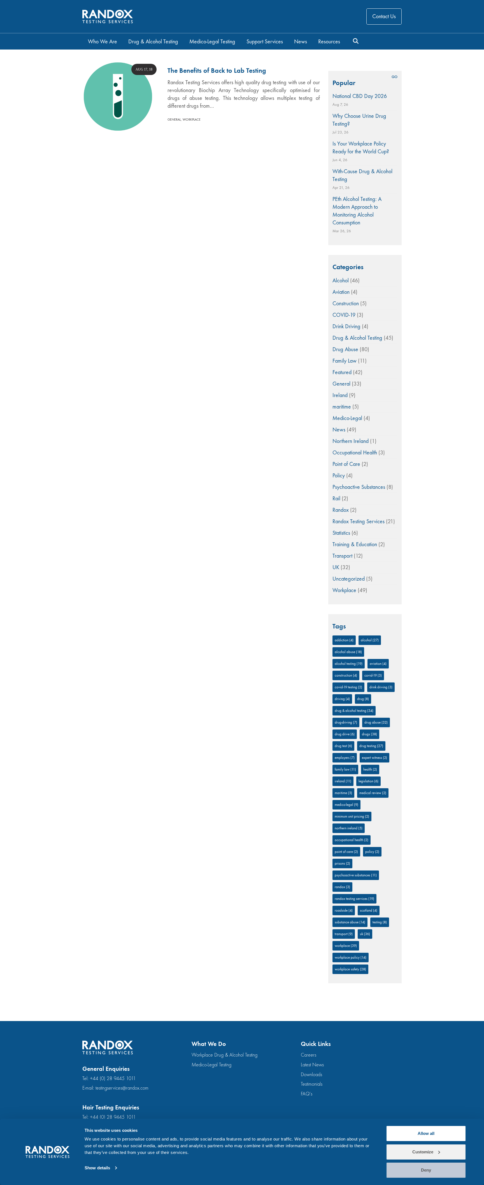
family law (345, 769)
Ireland (340, 395)
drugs (369, 734)
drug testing (371, 746)
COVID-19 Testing (348, 687)
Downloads (311, 1075)
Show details (97, 1167)
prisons (342, 863)
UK (335, 567)
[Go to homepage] (107, 17)
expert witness (374, 757)
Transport (342, 556)
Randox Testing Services (358, 521)
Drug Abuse (345, 349)
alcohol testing (348, 663)
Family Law (344, 361)
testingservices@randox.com (122, 1088)
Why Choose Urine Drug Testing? (359, 120)
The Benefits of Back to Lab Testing (216, 70)
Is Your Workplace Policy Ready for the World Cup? (360, 147)
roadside (344, 910)
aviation (378, 663)
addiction (344, 640)
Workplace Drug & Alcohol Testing (224, 1055)
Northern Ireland (350, 441)
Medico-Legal (347, 418)
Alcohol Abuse (348, 652)
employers (345, 757)
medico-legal (346, 804)
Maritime (343, 793)
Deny (426, 1170)
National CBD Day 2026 (359, 96)
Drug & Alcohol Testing (357, 338)
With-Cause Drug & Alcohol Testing (362, 175)
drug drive (345, 734)
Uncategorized (348, 579)
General (174, 119)
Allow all (426, 1133)
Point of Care (346, 464)
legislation (368, 781)
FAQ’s (306, 1094)
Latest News (312, 1065)
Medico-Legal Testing (211, 1065)
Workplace (192, 119)
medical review (372, 793)
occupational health (351, 840)
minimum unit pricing (352, 816)
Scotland (368, 910)
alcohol (370, 640)
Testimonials (311, 1084)
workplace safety (350, 969)
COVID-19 (343, 315)
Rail (336, 498)
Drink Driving (346, 326)
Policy (338, 475)
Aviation (341, 292)
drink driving (380, 687)
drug (363, 699)
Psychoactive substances (356, 875)
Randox (340, 510)
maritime (341, 406)
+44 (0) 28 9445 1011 (113, 1078)
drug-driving (346, 722)
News (338, 429)
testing (380, 922)
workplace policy (350, 957)
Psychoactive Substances (358, 487)
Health (370, 769)
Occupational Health (354, 452)
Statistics (341, 533)
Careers (308, 1055)
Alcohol (340, 280)
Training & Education (354, 544)
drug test (343, 746)
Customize (422, 1151)
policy (372, 852)
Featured (342, 372)
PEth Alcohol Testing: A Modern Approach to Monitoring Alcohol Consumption (356, 211)
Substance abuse (350, 922)
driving (342, 699)
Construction (345, 303)
